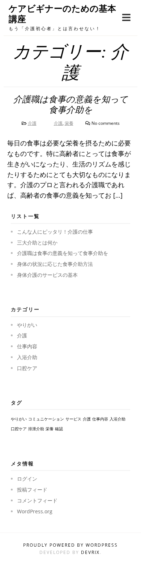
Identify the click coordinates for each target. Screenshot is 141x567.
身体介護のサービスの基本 (47, 274)
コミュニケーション (46, 419)
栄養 (69, 123)
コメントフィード (37, 500)
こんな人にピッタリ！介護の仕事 (55, 231)
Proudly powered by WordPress (70, 545)
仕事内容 (27, 346)
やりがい (27, 324)
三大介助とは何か (37, 242)
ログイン (27, 478)
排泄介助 (36, 428)
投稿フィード (32, 489)
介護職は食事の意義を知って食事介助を (62, 253)
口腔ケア (27, 368)
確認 (59, 428)
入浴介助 (27, 357)
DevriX (90, 552)
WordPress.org (34, 511)
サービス (73, 419)
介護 (32, 123)
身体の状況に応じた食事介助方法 (55, 263)
